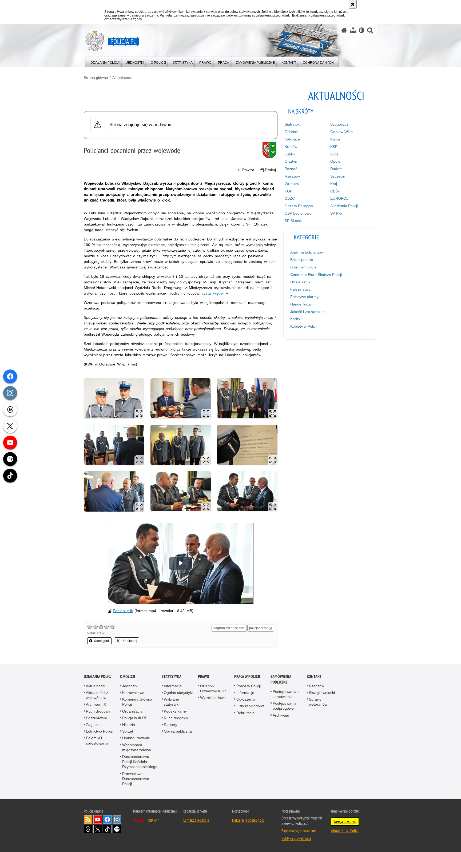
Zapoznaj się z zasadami (298, 830)
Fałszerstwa (300, 289)
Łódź (334, 154)
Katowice (292, 139)
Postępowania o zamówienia (286, 694)
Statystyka (171, 676)
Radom (336, 169)
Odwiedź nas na (97, 819)
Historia (128, 724)
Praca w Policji (247, 676)
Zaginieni (93, 724)
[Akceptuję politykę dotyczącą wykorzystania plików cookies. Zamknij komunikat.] (353, 4)
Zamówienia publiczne (281, 679)
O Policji (127, 676)
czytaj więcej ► (215, 293)
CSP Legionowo (298, 213)
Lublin (290, 154)
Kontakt (314, 676)
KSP (333, 146)
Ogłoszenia (245, 699)
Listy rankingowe (250, 706)
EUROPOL (339, 198)
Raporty (170, 724)
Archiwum (281, 715)
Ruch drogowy (98, 711)
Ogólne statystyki (178, 692)
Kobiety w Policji (303, 326)
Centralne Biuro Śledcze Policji (316, 274)
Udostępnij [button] (102, 641)
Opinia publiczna (178, 731)
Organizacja (132, 711)
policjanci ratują (260, 628)
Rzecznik (316, 686)
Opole (335, 161)
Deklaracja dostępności (248, 820)
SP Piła (336, 213)
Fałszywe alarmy (304, 297)
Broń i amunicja (303, 267)
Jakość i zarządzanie (307, 312)
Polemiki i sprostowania (97, 740)
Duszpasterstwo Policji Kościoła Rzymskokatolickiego (139, 761)
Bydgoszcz (339, 124)
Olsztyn (291, 161)
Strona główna (96, 77)
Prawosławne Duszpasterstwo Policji (135, 778)
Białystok (292, 124)
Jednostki (130, 686)
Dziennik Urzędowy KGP (213, 688)
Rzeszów (292, 176)
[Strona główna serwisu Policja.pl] (344, 30)
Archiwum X (96, 704)
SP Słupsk (293, 221)
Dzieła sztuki (300, 282)
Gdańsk (291, 132)
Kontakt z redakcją (196, 820)
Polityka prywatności (296, 838)
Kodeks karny (175, 711)
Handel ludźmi (302, 304)
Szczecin (337, 176)
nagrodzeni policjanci (229, 628)
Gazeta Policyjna (299, 206)
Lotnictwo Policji (99, 731)
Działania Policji (98, 676)
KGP (288, 191)
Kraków (291, 146)
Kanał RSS (88, 819)
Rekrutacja (245, 713)
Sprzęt (127, 731)
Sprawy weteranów (318, 701)
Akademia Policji (344, 206)
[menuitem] (105, 61)
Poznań (291, 169)
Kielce (335, 139)
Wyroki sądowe (213, 698)
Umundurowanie (136, 738)
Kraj (333, 184)
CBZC (290, 198)
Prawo (203, 676)
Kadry (295, 319)
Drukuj (270, 170)
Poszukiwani (96, 718)
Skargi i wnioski (322, 692)
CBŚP (335, 191)
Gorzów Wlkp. (342, 132)
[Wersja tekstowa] (361, 30)
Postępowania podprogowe (284, 705)
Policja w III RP (134, 718)
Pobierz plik (123, 611)
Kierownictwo (133, 692)
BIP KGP (153, 820)
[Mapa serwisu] (353, 30)
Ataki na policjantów (307, 252)
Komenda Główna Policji (137, 701)
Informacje (173, 686)
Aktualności (122, 77)
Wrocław (292, 184)
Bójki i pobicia (301, 260)
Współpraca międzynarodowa (136, 747)
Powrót (248, 170)
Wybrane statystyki (171, 701)
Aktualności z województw (97, 695)
